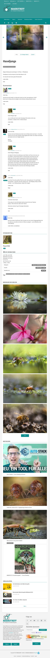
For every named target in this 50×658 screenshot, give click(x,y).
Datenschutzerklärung (26, 656)
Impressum (19, 656)
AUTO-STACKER (7, 3)
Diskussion (20, 19)
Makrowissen (6, 19)
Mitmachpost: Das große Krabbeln (14, 540)
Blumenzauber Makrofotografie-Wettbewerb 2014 (23, 592)
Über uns (5, 1)
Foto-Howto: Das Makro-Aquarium (20, 599)
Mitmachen (12, 1)
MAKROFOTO (36, 1)
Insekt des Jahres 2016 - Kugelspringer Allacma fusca (19, 507)
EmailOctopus (39, 632)
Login (36, 656)
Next (46, 37)
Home (15, 656)
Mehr (25, 606)
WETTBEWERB (19, 1)
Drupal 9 (36, 652)
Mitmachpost (10, 543)
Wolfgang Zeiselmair (14, 129)
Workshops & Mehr (28, 19)
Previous (3, 37)
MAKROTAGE (28, 1)
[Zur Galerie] (8, 8)
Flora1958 (12, 113)
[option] (25, 37)
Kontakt (15, 644)
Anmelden (15, 3)
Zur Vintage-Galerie (24, 54)
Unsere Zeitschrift (38, 19)
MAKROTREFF (18, 8)
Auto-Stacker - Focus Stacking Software (16, 474)
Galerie (13, 19)
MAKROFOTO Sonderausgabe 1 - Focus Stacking (18, 575)
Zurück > (33, 54)
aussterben (11, 632)
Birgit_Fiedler (13, 175)
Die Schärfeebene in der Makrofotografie (21, 583)
